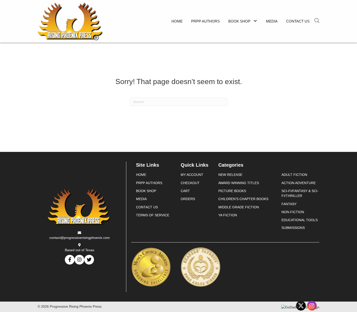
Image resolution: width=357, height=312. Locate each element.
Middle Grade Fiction (238, 207)
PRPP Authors (149, 183)
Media (141, 199)
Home (141, 175)
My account (192, 175)
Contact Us (147, 207)
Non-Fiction (292, 212)
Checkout (190, 183)
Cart (185, 191)
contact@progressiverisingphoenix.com (79, 238)
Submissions (293, 228)
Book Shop (146, 191)
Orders (188, 199)
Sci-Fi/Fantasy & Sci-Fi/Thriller (299, 193)
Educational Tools (299, 220)
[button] (255, 20)
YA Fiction (227, 215)
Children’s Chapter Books (243, 199)
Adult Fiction (294, 175)
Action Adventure (298, 183)
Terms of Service (152, 215)
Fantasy (289, 204)
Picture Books (232, 191)
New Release (230, 175)
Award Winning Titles (238, 183)
